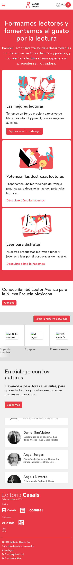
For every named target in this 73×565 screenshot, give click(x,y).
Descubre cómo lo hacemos (25, 200)
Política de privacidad (13, 554)
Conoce (9, 302)
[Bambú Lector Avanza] (32, 5)
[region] (36, 341)
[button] (3, 5)
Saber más (13, 405)
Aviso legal (7, 550)
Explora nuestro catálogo (24, 131)
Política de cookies (11, 558)
